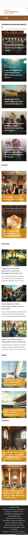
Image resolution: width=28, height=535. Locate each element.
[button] (24, 18)
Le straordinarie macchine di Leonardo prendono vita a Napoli (14, 47)
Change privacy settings (21, 533)
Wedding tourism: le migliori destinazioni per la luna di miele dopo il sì (14, 101)
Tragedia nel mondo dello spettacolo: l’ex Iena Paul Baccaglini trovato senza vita (12, 271)
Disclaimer (22, 531)
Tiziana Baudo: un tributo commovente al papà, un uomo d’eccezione (12, 306)
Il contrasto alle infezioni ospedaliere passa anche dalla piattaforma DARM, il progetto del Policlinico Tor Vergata (14, 152)
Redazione (6, 531)
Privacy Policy (14, 531)
